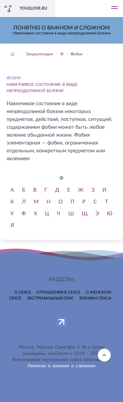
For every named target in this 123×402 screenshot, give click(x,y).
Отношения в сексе (58, 292)
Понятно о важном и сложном (62, 366)
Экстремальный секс (50, 298)
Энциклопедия (39, 54)
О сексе (22, 292)
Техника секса (95, 298)
